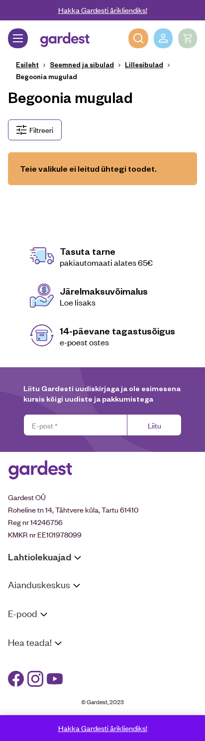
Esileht (27, 64)
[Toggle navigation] (18, 38)
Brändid (20, 712)
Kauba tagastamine (39, 644)
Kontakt (20, 661)
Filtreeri (41, 129)
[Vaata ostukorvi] (187, 38)
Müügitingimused (35, 632)
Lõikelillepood (29, 616)
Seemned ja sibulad (82, 64)
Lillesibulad (144, 64)
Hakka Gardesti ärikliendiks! (102, 9)
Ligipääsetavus (32, 699)
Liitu (154, 425)
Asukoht (21, 603)
